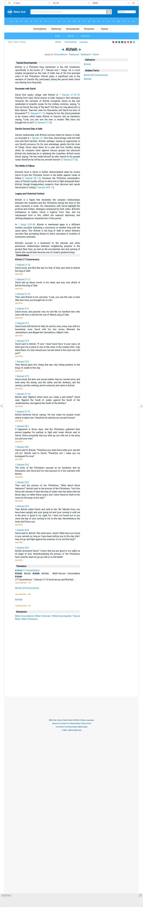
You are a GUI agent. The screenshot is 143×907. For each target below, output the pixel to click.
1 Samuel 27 (36, 138)
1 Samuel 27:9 (22, 376)
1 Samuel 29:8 (22, 530)
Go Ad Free (6, 895)
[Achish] (3, 412)
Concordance (60, 54)
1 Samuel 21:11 (36, 113)
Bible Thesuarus (30, 619)
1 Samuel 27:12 (69, 159)
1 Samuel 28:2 (22, 447)
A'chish (87, 64)
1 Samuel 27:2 (22, 308)
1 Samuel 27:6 (22, 361)
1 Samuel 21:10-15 (69, 94)
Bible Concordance (24, 616)
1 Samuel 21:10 (22, 264)
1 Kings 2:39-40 (26, 224)
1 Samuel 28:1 (22, 426)
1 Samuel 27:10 (22, 394)
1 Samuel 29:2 (22, 464)
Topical (16, 42)
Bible (10, 42)
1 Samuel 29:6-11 (44, 187)
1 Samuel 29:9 (22, 547)
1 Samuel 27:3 (22, 323)
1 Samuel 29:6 (22, 506)
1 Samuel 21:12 (22, 279)
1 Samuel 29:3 (22, 482)
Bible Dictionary (43, 616)
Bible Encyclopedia (62, 616)
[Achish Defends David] (139, 412)
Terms (95, 54)
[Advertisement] (71, 676)
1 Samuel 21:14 (43, 122)
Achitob (87, 79)
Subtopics (86, 54)
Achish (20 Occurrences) (96, 75)
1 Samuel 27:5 (22, 341)
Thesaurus (73, 54)
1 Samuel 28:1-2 (31, 178)
